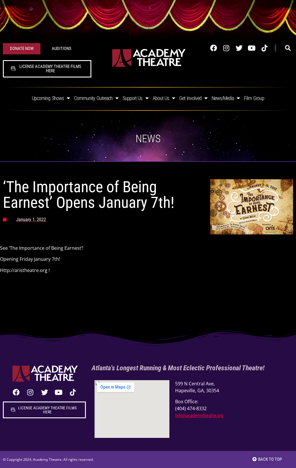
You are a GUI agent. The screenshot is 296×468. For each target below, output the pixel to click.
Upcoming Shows (48, 98)
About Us (161, 98)
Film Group (254, 98)
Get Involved (190, 98)
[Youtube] (251, 48)
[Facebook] (213, 48)
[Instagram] (226, 48)
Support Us (133, 98)
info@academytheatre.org (199, 415)
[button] (288, 48)
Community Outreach (93, 98)
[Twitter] (239, 48)
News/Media (223, 98)
